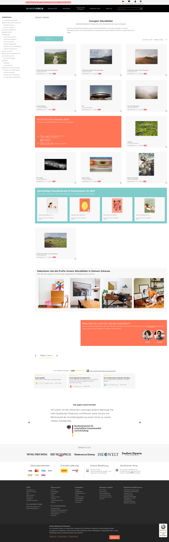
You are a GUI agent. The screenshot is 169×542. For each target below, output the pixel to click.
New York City (103, 491)
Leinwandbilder (79, 498)
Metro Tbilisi (86, 178)
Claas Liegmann (133, 107)
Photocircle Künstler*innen (33, 506)
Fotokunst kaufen (55, 497)
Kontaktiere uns (30, 490)
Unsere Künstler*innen (57, 500)
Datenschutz (29, 497)
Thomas (159, 341)
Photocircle (38, 17)
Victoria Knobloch (134, 143)
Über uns (53, 490)
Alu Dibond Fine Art (80, 493)
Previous (29, 422)
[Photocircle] (34, 8)
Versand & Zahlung (31, 491)
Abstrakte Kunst (128, 493)
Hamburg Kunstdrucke (105, 497)
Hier (131, 471)
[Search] (141, 8)
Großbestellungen (55, 508)
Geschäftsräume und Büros (58, 512)
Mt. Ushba (39, 178)
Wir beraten (151, 326)
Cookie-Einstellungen (32, 500)
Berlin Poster (102, 490)
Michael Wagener (43, 107)
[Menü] (166, 525)
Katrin (147, 341)
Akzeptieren (114, 537)
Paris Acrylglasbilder (104, 493)
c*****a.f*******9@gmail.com (45, 383)
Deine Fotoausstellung (32, 508)
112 (83, 106)
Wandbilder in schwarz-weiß (131, 490)
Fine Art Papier (79, 500)
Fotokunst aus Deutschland (131, 491)
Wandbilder (45, 17)
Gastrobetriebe (55, 513)
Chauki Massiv (41, 106)
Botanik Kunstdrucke (129, 501)
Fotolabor (53, 498)
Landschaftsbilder (128, 495)
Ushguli (129, 142)
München (101, 498)
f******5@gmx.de (77, 386)
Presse (52, 495)
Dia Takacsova (42, 71)
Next (140, 422)
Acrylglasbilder (79, 491)
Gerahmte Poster (79, 497)
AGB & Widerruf (30, 495)
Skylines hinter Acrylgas (130, 496)
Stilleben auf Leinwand (130, 503)
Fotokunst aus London (105, 495)
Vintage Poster (128, 499)
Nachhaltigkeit (55, 491)
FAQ (27, 493)
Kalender (77, 490)
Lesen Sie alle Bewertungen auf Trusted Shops (103, 370)
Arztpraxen (54, 515)
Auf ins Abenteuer (133, 106)
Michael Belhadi (88, 107)
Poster (77, 495)
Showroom (53, 493)
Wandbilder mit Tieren (130, 498)
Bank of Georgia (132, 178)
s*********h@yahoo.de (112, 384)
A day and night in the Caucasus (47, 70)
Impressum (29, 498)
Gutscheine (78, 502)
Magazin (53, 502)
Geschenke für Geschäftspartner (59, 510)
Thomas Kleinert (43, 179)
